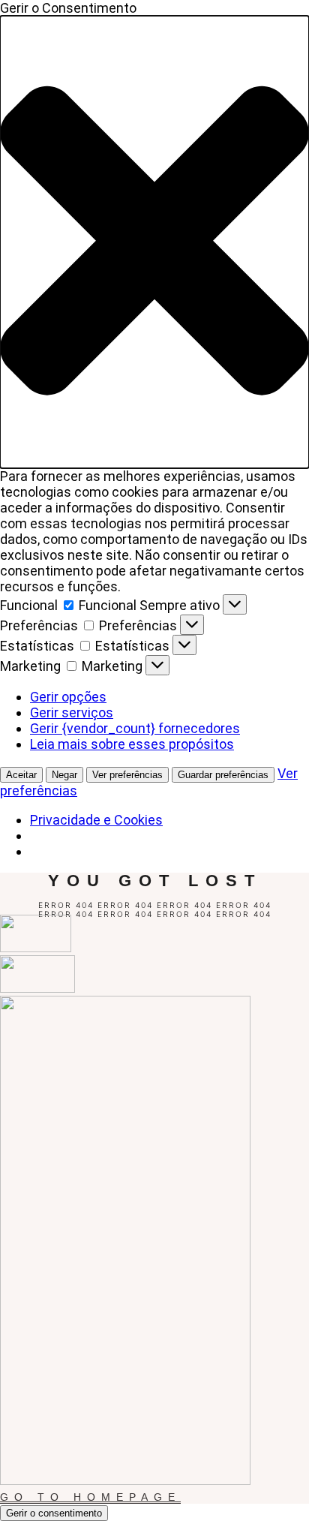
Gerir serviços (71, 712)
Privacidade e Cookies (96, 820)
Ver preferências (127, 774)
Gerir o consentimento (54, 1513)
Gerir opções (68, 697)
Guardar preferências (223, 774)
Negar (64, 774)
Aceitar (21, 774)
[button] (154, 242)
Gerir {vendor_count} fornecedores (135, 728)
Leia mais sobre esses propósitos (132, 744)
